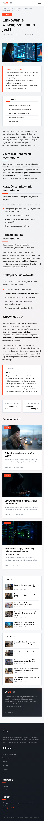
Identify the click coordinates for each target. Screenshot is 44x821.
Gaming (5, 769)
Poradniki (5, 773)
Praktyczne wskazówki (16, 117)
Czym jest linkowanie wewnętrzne (20, 105)
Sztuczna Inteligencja (9, 754)
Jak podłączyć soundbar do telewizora (26, 652)
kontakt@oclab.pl (8, 808)
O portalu (9, 713)
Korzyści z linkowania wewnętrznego (21, 109)
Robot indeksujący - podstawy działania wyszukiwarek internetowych (19, 551)
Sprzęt (4, 761)
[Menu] (39, 3)
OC (7, 2)
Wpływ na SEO (14, 121)
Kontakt (4, 790)
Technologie (6, 758)
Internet (19, 8)
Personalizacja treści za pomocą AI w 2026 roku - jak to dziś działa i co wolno (26, 613)
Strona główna (7, 8)
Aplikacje (5, 765)
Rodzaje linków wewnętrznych (19, 113)
